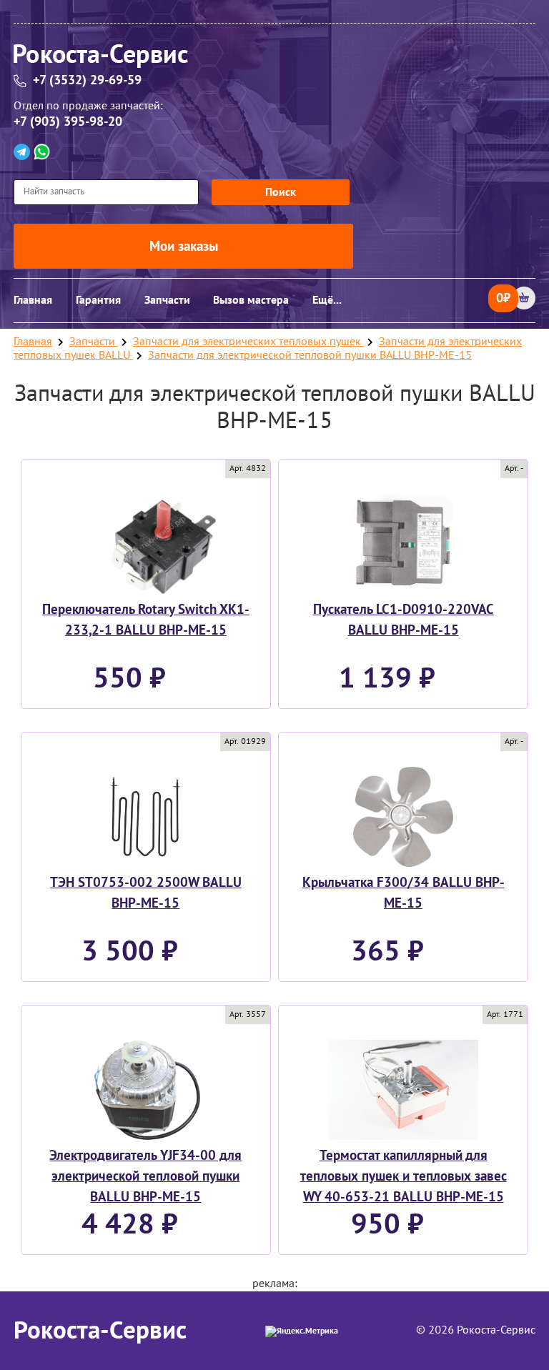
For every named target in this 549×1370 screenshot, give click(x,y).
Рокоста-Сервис (100, 1331)
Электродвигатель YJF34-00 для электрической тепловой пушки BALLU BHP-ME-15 (145, 1175)
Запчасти (167, 300)
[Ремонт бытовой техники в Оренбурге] (274, 58)
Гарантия (98, 300)
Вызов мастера (251, 300)
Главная (33, 300)
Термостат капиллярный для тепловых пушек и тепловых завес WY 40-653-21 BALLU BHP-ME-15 (403, 1175)
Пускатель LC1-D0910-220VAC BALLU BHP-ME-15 (403, 620)
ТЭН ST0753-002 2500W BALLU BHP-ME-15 (146, 893)
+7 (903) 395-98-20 (68, 121)
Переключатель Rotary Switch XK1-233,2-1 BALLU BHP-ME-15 (145, 620)
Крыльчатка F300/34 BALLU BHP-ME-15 (403, 893)
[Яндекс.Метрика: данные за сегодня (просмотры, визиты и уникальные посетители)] (301, 1331)
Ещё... (327, 300)
